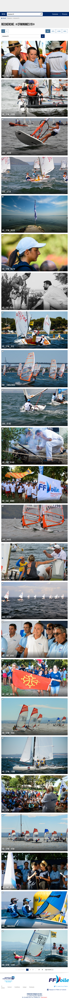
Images (64, 31)
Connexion (55, 14)
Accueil (4, 18)
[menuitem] (4, 18)
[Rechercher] (41, 14)
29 (39, 969)
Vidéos (53, 31)
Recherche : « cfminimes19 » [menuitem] (13, 18)
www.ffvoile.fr (44, 997)
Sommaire (31, 987)
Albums (59, 31)
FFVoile (56, 5)
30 (42, 969)
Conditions (17, 987)
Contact (10, 987)
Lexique (24, 987)
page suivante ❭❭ (49, 969)
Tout (48, 31)
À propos (3, 987)
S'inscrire (64, 14)
